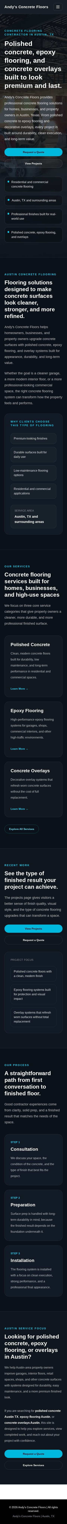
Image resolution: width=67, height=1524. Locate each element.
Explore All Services (21, 829)
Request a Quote (33, 152)
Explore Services (33, 1465)
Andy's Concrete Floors (26, 7)
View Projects (33, 163)
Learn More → (19, 688)
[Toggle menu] (58, 7)
